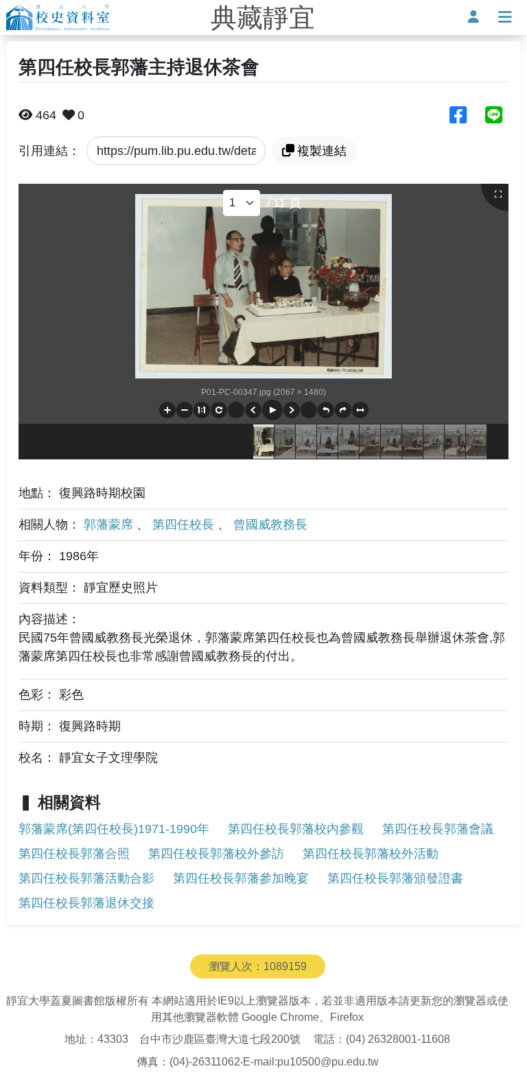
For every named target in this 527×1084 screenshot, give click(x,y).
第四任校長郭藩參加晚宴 (241, 878)
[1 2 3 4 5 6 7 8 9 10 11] (241, 202)
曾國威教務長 (270, 524)
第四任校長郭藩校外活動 (370, 853)
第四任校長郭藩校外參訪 (216, 853)
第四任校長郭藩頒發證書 (395, 878)
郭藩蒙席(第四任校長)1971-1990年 (114, 829)
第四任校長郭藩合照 (74, 853)
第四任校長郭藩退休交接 (86, 903)
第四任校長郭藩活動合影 (86, 878)
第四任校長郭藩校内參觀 (296, 829)
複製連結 (322, 151)
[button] (167, 410)
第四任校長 (185, 524)
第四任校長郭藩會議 (437, 829)
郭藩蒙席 (110, 524)
